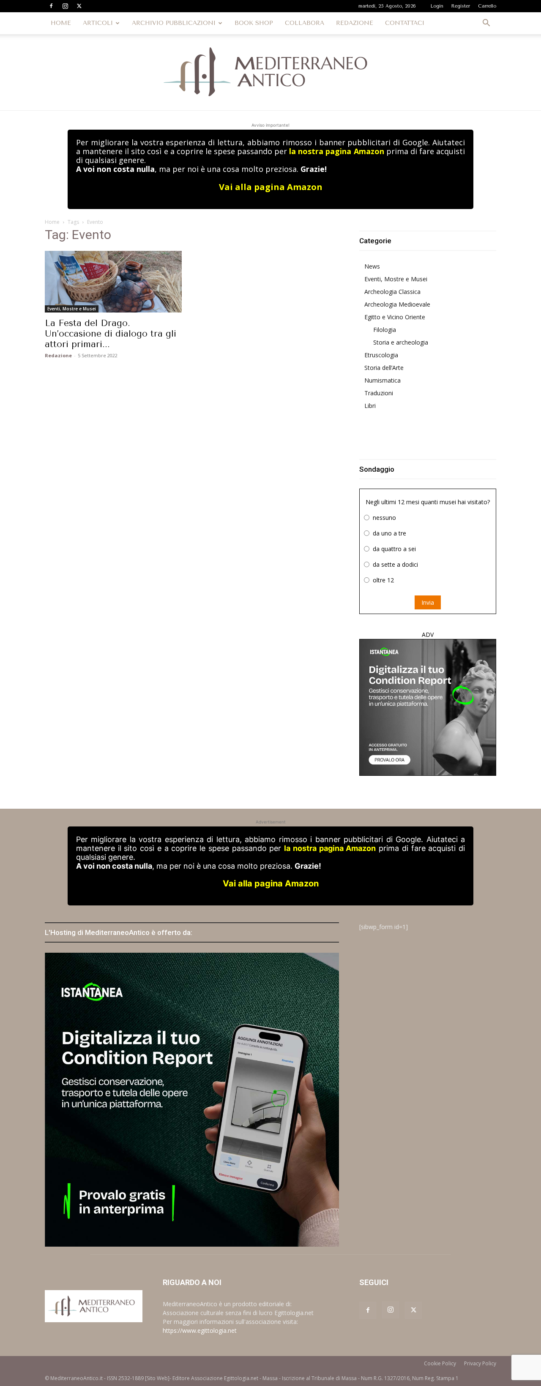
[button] (486, 24)
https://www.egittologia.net (200, 1330)
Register (460, 6)
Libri (370, 406)
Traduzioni (378, 393)
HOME (61, 23)
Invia (427, 602)
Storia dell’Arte (384, 368)
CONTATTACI (404, 23)
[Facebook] (51, 6)
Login (437, 6)
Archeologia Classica (392, 292)
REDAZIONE (354, 23)
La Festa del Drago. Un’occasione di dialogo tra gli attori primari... (110, 333)
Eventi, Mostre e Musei (71, 309)
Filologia (384, 330)
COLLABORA (304, 23)
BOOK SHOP (254, 23)
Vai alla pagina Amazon (270, 187)
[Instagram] (65, 6)
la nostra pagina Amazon (336, 151)
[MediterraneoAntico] (270, 72)
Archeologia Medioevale (397, 304)
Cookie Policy (440, 1363)
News (372, 266)
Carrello (487, 6)
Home (52, 222)
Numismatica (382, 380)
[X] (79, 6)
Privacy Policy (480, 1363)
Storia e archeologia (400, 342)
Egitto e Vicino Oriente (394, 317)
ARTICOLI (98, 23)
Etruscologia (381, 355)
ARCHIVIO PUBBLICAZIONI (174, 23)
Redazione (58, 355)
